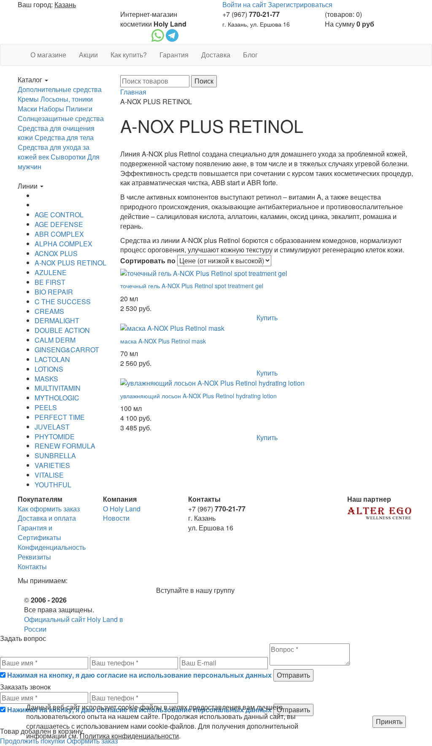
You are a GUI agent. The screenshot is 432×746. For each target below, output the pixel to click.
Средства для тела (64, 137)
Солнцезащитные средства (61, 118)
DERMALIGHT (57, 320)
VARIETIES (52, 465)
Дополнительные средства (60, 89)
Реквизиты (34, 557)
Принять (389, 721)
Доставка (215, 54)
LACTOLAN (52, 359)
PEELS (46, 407)
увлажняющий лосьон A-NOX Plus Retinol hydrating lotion (198, 396)
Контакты (32, 566)
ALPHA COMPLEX (63, 244)
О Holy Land (121, 509)
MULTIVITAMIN (58, 388)
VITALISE (49, 475)
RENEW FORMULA (65, 446)
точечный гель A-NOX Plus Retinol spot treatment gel (191, 285)
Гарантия (174, 54)
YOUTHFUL (53, 484)
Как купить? (129, 54)
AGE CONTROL (59, 214)
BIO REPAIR (54, 292)
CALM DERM (55, 340)
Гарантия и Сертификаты (39, 532)
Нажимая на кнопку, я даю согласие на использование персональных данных (139, 675)
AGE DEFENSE (59, 224)
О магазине (48, 54)
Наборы (51, 109)
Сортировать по (148, 260)
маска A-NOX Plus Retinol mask (163, 341)
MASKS (46, 379)
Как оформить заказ (49, 509)
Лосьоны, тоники (66, 99)
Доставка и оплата (47, 518)
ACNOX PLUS (56, 253)
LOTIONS (49, 369)
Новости (116, 518)
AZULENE (51, 272)
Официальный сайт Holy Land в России (73, 624)
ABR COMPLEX (59, 234)
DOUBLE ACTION (62, 330)
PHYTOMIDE (55, 436)
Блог (250, 54)
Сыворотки (68, 157)
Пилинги (79, 109)
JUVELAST (52, 427)
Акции (88, 54)
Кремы (28, 99)
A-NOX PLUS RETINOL (70, 263)
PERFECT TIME (60, 417)
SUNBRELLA (55, 455)
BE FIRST (50, 282)
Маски (27, 109)
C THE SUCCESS (63, 301)
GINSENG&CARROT (67, 349)
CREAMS (49, 311)
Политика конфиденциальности (129, 736)
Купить (267, 317)
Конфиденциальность (52, 547)
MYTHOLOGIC (57, 398)
